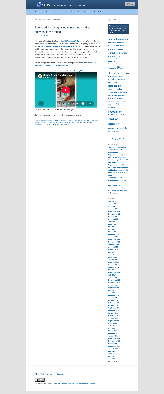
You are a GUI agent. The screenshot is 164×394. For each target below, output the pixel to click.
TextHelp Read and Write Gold (117, 115)
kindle (121, 76)
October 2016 (113, 285)
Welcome (38, 12)
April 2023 (112, 206)
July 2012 (112, 351)
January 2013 (113, 336)
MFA (109, 82)
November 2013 (114, 316)
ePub (110, 61)
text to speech (65, 124)
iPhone (113, 72)
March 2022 (112, 232)
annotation (121, 39)
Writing (63, 122)
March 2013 (112, 331)
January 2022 (113, 237)
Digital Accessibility (73, 12)
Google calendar (114, 64)
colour (120, 49)
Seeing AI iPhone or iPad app (69, 41)
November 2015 (114, 300)
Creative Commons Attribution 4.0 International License (74, 384)
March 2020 (112, 257)
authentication (122, 42)
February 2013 (113, 333)
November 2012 (114, 341)
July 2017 (112, 275)
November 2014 (114, 305)
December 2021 (114, 239)
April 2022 (112, 229)
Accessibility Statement (55, 374)
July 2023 (112, 201)
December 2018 (114, 262)
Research (44, 122)
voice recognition (113, 131)
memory (123, 79)
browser (110, 46)
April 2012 (112, 359)
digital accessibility (114, 59)
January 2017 (113, 277)
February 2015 (113, 303)
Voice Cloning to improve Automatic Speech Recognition (118, 149)
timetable (111, 128)
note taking (114, 85)
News (48, 12)
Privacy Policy (40, 374)
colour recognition (77, 122)
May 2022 (111, 227)
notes (114, 82)
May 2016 (111, 290)
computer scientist (118, 53)
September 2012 (114, 346)
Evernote (116, 61)
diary (110, 56)
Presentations (95, 120)
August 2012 (113, 348)
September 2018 (114, 267)
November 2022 (114, 214)
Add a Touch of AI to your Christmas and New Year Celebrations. (118, 190)
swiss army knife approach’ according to (62, 46)
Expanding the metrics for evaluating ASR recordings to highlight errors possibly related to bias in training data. (118, 170)
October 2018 (113, 265)
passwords (123, 92)
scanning (111, 104)
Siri (117, 104)
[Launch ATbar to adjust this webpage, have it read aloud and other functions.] (130, 4)
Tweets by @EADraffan (117, 139)
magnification (114, 79)
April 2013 (112, 328)
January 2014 (113, 313)
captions (112, 49)
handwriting (38, 124)
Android (112, 39)
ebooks (122, 59)
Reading (37, 122)
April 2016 (112, 293)
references (112, 101)
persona (112, 95)
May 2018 (111, 270)
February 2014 (113, 310)
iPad (120, 67)
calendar (119, 45)
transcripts (121, 128)
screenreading (56, 124)
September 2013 (114, 321)
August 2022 (113, 219)
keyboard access (113, 76)
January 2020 (113, 260)
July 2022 (112, 222)
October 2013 (113, 318)
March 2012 (112, 361)
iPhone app (124, 73)
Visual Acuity (57, 122)
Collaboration (51, 120)
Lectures (70, 120)
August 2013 (113, 323)
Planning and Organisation (82, 120)
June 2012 (112, 354)
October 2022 (113, 216)
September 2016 (114, 287)
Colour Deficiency (61, 120)
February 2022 (113, 234)
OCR (44, 124)
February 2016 (113, 295)
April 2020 (112, 255)
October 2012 (113, 343)
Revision (50, 122)
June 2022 (112, 224)
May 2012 (111, 356)
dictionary (117, 56)
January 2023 (113, 209)
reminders (121, 101)
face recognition (88, 122)
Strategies (58, 12)
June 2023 (112, 204)
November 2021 (114, 242)
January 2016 (113, 298)
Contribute (98, 12)
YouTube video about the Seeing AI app (70, 71)
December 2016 (114, 280)
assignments (112, 42)
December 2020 (114, 249)
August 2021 (113, 247)
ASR (126, 39)
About (108, 12)
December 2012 (114, 338)
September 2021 (114, 244)
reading (48, 124)
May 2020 (111, 252)
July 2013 (112, 326)
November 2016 (114, 282)
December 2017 (114, 272)
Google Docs (112, 68)
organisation (113, 92)
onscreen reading (115, 89)
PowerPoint (121, 95)
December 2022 (114, 211)
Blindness (44, 120)
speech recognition (115, 109)
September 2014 (114, 308)
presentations (112, 98)
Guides (87, 12)
